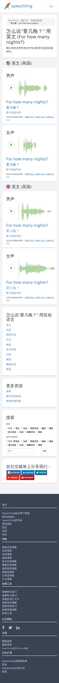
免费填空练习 (9, 606)
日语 (8, 354)
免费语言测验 (9, 602)
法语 (8, 329)
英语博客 (7, 554)
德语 (8, 344)
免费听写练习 (9, 591)
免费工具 (24, 20)
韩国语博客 (8, 572)
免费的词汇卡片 (10, 599)
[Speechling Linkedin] (19, 628)
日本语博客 (8, 575)
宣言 (4, 527)
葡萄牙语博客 (9, 564)
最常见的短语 (13, 396)
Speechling (13, 20)
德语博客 (7, 557)
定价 (4, 530)
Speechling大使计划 (13, 668)
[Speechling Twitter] (12, 628)
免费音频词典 (36, 20)
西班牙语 (11, 334)
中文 (8, 339)
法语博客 (7, 550)
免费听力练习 (9, 595)
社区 (4, 534)
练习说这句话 (13, 112)
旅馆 (8, 391)
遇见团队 (7, 523)
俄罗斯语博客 (9, 568)
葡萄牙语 (11, 364)
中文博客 (7, 579)
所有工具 (7, 613)
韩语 (8, 369)
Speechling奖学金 (12, 520)
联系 (4, 671)
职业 (4, 664)
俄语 (8, 359)
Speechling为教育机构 (14, 661)
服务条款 (7, 644)
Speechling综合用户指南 (16, 513)
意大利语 (11, 349)
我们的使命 (8, 516)
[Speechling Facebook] (5, 628)
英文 (8, 324)
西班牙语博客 (9, 547)
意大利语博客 (9, 561)
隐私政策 (7, 641)
